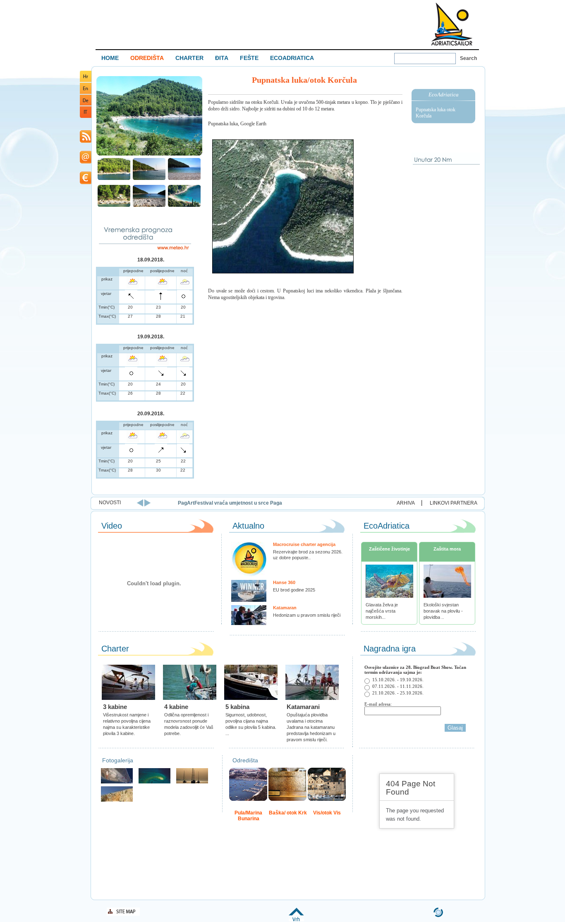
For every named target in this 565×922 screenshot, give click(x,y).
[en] (85, 92)
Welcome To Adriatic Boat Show (452, 24)
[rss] (85, 141)
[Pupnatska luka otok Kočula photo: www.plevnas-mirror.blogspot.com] (149, 154)
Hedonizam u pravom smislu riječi (306, 615)
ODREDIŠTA (147, 58)
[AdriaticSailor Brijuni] (154, 782)
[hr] (85, 80)
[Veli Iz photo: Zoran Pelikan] (117, 800)
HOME (110, 58)
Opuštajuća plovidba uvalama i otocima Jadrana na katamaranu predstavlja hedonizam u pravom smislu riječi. (311, 727)
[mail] (85, 162)
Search (468, 58)
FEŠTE (249, 58)
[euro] (85, 182)
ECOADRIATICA (292, 58)
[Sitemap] (123, 914)
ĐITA (221, 58)
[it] (85, 116)
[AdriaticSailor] (117, 782)
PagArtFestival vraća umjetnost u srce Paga (220, 503)
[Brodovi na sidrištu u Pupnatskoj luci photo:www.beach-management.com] (149, 179)
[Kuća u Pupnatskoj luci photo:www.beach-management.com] (114, 206)
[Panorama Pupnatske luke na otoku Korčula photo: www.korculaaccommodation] (184, 206)
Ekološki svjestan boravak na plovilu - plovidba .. (443, 611)
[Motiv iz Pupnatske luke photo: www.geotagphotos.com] (149, 206)
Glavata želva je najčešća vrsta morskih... (382, 611)
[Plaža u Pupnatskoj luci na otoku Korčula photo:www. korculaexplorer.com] (184, 179)
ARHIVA (406, 503)
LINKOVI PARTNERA (453, 503)
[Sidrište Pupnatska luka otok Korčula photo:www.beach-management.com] (114, 179)
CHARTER (189, 58)
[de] (85, 104)
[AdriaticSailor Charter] (192, 782)
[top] (296, 919)
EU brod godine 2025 (294, 589)
